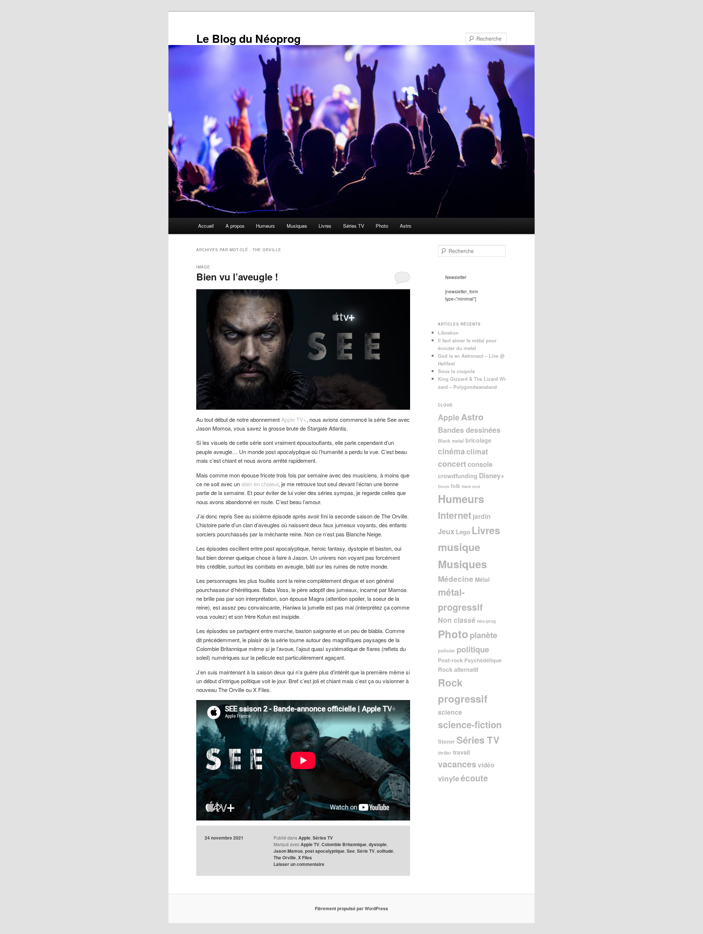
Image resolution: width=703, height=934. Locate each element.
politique (473, 649)
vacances (457, 764)
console (480, 464)
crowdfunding (457, 476)
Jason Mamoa (288, 851)
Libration (448, 332)
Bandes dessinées (469, 430)
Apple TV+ (293, 419)
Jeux (446, 531)
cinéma (451, 451)
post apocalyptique (325, 851)
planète (483, 635)
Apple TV (310, 844)
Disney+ (492, 475)
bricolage (478, 440)
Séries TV (353, 225)
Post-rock (450, 660)
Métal (482, 579)
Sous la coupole (456, 371)
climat (477, 451)
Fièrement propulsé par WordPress (351, 908)
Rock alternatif (458, 669)
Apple (304, 837)
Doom (443, 486)
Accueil (206, 225)
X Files (305, 857)
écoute (474, 778)
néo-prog (486, 621)
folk (455, 486)
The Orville (285, 857)
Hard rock (471, 486)
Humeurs (265, 225)
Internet (454, 515)
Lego (463, 531)
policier (446, 650)
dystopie (378, 844)
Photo (382, 225)
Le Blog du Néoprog (248, 38)
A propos (235, 225)
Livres (325, 225)
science (450, 712)
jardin (482, 516)
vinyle (448, 778)
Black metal (451, 441)
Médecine (455, 578)
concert (452, 463)
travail (461, 752)
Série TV (366, 851)
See (351, 851)
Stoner (446, 741)
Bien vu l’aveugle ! (237, 276)
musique (459, 546)
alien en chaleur (259, 484)
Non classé (457, 620)
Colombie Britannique (344, 844)
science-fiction (470, 724)
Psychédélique (483, 660)
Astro (405, 225)
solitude (385, 851)
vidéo (486, 764)
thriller (444, 753)
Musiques (297, 225)
